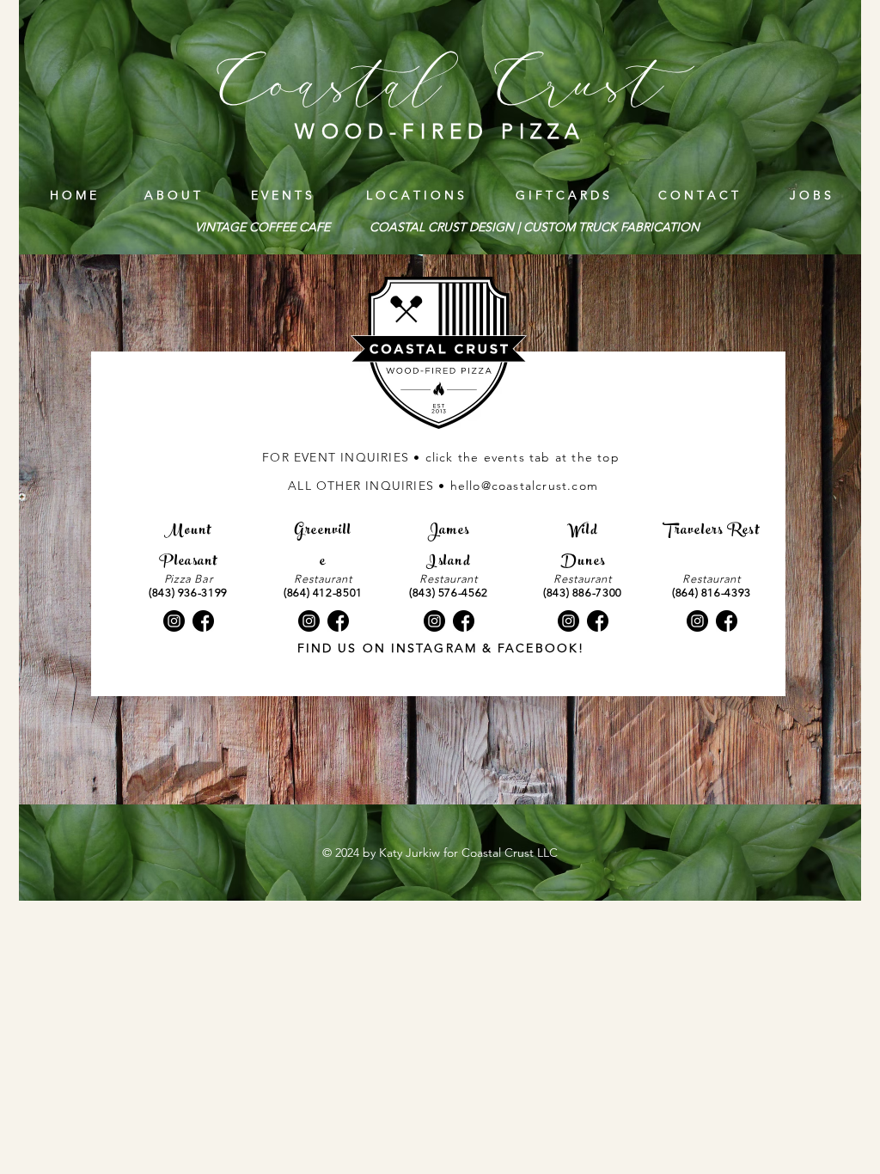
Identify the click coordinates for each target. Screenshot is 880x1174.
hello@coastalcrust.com (524, 485)
